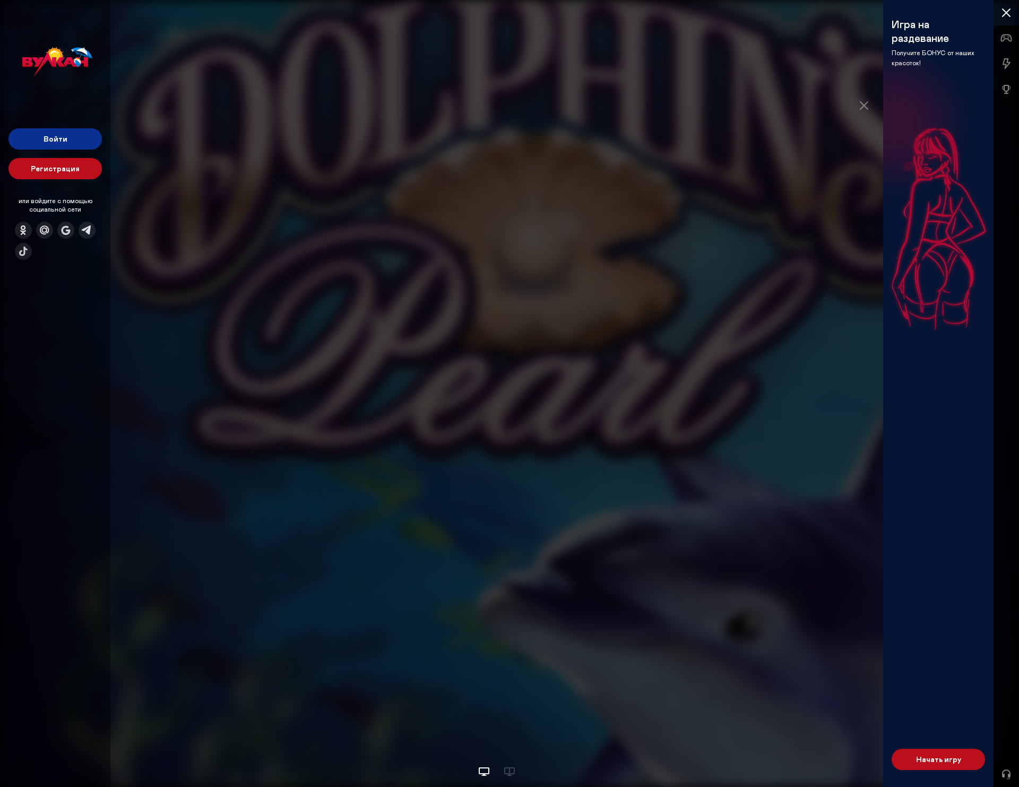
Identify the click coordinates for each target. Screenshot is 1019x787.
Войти (55, 139)
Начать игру (938, 759)
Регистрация (55, 168)
